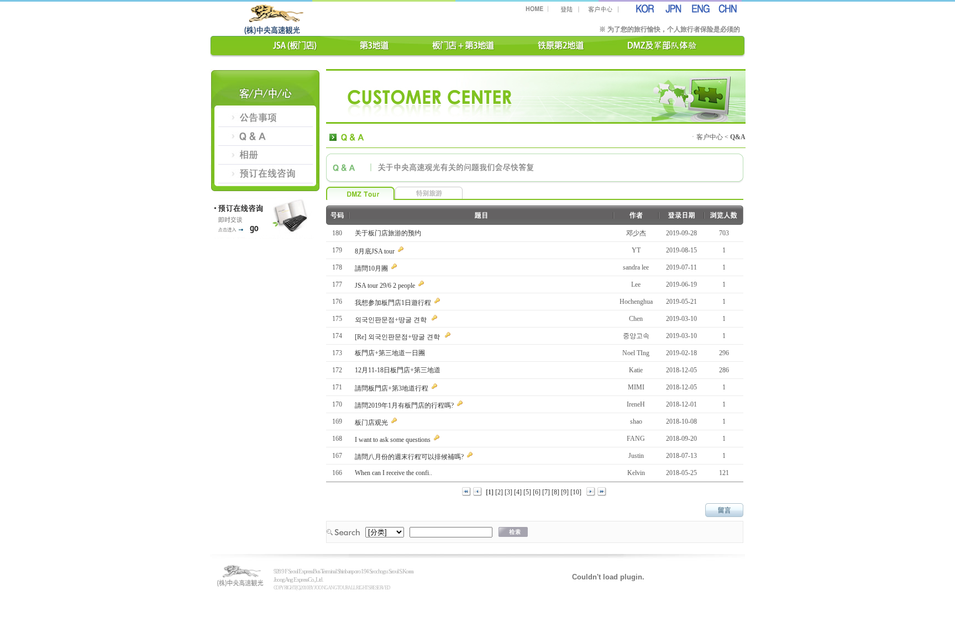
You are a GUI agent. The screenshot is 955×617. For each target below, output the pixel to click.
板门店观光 (372, 422)
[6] (537, 492)
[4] (518, 492)
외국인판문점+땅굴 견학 (392, 320)
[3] (509, 492)
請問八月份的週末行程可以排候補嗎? (410, 457)
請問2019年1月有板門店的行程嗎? (405, 405)
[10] (576, 492)
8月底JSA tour (375, 251)
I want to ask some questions (393, 440)
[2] (500, 492)
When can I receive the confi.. (394, 473)
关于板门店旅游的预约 (389, 233)
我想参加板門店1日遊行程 (394, 303)
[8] (556, 492)
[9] (565, 492)
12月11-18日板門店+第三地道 (398, 370)
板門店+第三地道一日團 (391, 353)
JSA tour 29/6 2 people (386, 285)
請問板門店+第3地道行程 (392, 388)
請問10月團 (372, 268)
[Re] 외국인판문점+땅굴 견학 (399, 337)
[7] (547, 492)
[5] (528, 492)
